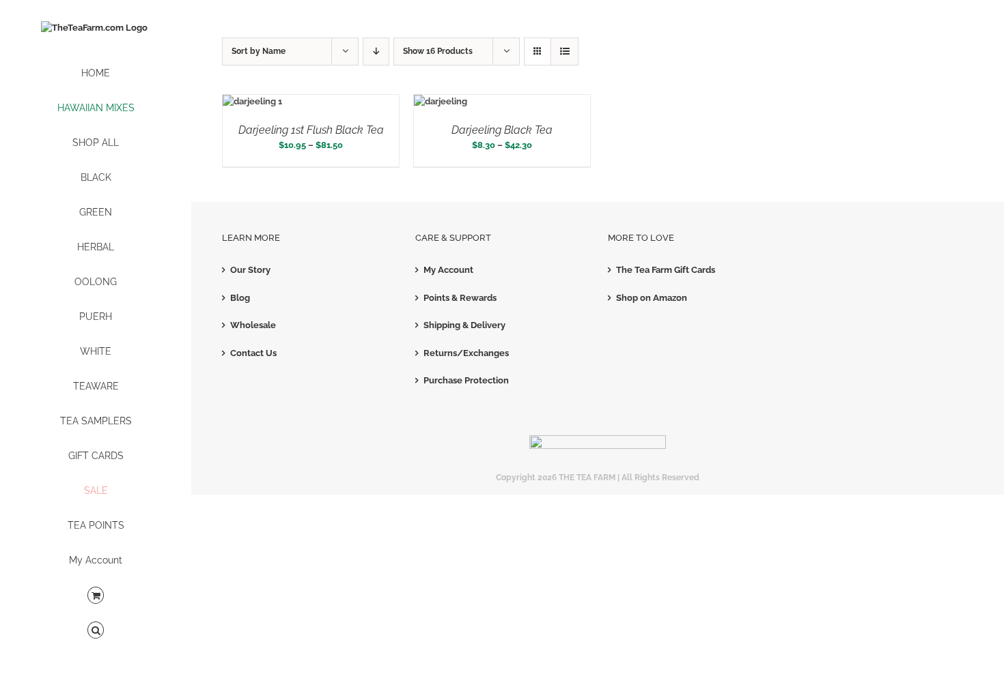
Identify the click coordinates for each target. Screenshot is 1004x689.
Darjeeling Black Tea (502, 129)
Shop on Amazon (651, 298)
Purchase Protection (466, 380)
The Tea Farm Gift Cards (665, 270)
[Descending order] (376, 51)
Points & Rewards (460, 298)
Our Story (250, 270)
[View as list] (564, 51)
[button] (95, 630)
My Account (448, 270)
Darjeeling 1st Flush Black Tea (311, 129)
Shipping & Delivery (464, 325)
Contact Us (253, 353)
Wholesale (253, 325)
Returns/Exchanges (466, 353)
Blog (240, 298)
